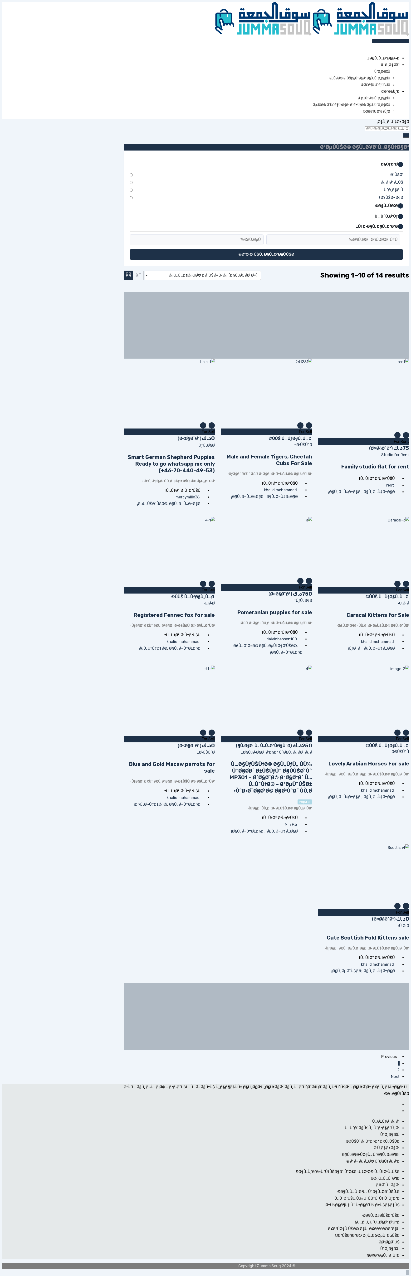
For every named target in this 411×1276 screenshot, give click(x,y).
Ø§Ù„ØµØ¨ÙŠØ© (347, 971)
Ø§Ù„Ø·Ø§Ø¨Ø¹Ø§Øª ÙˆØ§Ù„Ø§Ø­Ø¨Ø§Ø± (276, 752)
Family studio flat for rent (375, 466)
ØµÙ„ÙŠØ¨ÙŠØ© (152, 504)
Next (395, 1076)
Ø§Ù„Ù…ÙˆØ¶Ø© (385, 1178)
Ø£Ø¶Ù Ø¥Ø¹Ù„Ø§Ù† (389, 41)
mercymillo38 (188, 497)
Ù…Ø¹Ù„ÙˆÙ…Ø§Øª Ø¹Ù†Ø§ (377, 1222)
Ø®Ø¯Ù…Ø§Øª (388, 1185)
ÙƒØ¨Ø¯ (355, 648)
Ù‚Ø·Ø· (403, 603)
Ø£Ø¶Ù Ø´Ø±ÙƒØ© (376, 112)
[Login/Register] (407, 47)
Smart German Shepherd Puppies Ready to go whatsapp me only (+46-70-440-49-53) (171, 464)
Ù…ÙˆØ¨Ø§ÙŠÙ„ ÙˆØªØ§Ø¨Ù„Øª (372, 1128)
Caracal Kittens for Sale (378, 615)
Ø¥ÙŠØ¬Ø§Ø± (390, 197)
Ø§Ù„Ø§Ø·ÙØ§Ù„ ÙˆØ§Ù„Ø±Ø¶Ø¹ (371, 1154)
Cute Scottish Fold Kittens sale (368, 938)
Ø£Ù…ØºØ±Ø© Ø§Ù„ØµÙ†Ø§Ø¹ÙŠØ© (265, 645)
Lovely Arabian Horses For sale (368, 763)
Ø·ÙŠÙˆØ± (303, 445)
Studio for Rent (395, 455)
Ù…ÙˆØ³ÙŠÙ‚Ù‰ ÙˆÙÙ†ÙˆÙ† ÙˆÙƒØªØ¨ (366, 1198)
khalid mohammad (280, 490)
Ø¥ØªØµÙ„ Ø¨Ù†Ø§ (383, 1255)
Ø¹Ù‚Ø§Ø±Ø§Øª (387, 1148)
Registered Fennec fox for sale (174, 615)
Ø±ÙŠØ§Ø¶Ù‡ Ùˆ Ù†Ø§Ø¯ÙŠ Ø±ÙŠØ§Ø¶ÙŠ (362, 1205)
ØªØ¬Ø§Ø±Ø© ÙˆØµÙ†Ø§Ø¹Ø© (373, 1161)
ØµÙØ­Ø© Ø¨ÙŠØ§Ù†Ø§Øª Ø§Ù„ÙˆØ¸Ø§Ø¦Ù (359, 78)
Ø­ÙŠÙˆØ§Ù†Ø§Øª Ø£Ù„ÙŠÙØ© (373, 1141)
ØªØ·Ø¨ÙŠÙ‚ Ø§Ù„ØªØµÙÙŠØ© (266, 254)
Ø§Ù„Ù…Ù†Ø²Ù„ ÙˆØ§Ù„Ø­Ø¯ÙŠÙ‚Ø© (368, 1191)
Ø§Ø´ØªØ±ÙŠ (392, 182)
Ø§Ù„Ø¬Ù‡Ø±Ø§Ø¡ (345, 492)
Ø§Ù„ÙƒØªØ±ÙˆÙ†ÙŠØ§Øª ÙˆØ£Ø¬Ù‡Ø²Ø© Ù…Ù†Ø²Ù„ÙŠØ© (347, 1171)
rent (390, 485)
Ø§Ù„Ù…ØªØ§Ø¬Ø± (383, 58)
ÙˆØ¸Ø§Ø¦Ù (382, 72)
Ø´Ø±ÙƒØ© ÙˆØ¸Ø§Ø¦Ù (374, 98)
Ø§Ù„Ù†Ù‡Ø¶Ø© (152, 648)
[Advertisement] (266, 325)
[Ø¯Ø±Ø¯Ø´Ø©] (403, 47)
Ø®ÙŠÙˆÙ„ (399, 752)
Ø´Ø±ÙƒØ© (390, 91)
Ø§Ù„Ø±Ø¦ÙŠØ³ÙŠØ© (381, 1215)
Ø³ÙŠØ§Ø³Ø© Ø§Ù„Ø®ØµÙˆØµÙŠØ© (367, 1235)
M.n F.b (291, 824)
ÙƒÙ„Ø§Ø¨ (206, 445)
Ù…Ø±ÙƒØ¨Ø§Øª (386, 1121)
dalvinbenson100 (281, 639)
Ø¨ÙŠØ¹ (396, 174)
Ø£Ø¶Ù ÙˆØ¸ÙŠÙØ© (375, 85)
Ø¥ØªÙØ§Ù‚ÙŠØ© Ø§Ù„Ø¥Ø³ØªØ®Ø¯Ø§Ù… (363, 1229)
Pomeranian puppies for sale (274, 612)
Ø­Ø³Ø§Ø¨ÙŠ (389, 1242)
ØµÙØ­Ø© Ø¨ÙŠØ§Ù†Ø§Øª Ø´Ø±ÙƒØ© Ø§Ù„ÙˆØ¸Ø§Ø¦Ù (351, 105)
